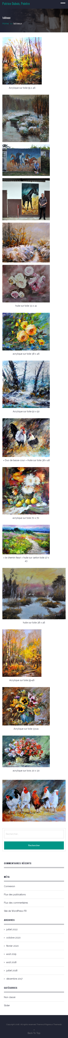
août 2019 (11, 954)
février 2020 (12, 946)
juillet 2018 (11, 970)
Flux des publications (15, 894)
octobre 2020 (13, 937)
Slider (7, 1005)
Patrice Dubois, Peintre (16, 3)
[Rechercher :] (34, 834)
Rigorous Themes (52, 1024)
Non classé (9, 997)
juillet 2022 (12, 929)
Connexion (9, 886)
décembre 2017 (14, 978)
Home (7, 23)
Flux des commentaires (16, 902)
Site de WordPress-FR (15, 911)
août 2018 (11, 962)
